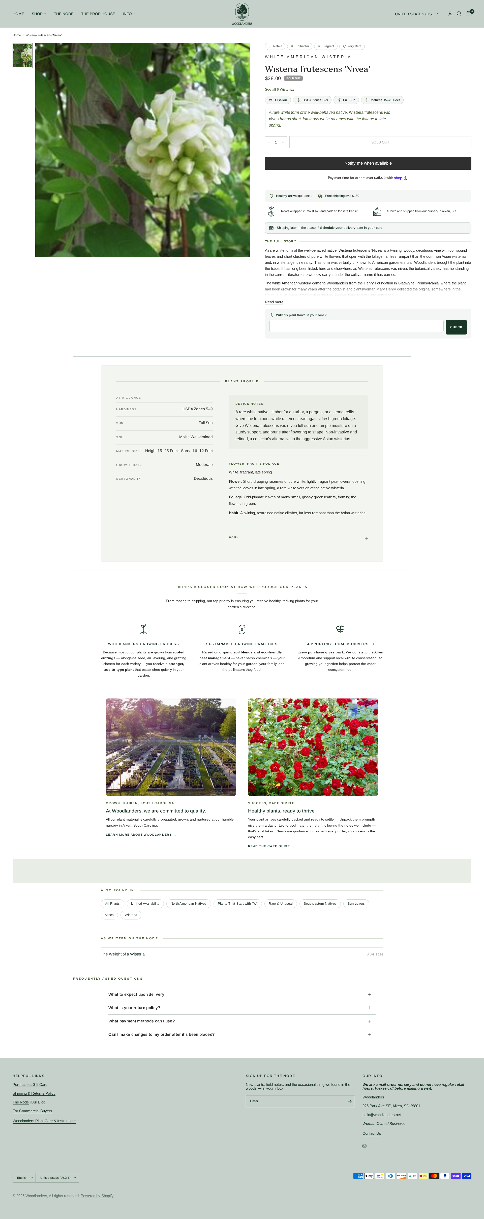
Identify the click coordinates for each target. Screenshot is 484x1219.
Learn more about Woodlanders (139, 834)
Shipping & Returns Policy (34, 1093)
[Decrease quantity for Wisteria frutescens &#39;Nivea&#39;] (269, 142)
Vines (109, 915)
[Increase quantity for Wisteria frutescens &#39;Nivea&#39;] (283, 142)
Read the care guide (269, 846)
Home (18, 14)
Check (456, 327)
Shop (37, 14)
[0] (467, 14)
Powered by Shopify (97, 1196)
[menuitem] (20, 13)
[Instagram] (368, 1146)
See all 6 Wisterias (279, 89)
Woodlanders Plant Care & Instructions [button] (44, 1121)
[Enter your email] (350, 1101)
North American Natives (189, 903)
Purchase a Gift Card (30, 1084)
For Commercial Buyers (32, 1111)
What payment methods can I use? (141, 1021)
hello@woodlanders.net (381, 1115)
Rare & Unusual (281, 903)
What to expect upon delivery (136, 994)
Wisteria (131, 915)
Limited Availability (145, 903)
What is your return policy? (134, 1008)
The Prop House (98, 14)
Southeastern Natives (320, 903)
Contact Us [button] (371, 1133)
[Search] (459, 14)
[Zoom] (239, 53)
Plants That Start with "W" (238, 903)
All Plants (112, 903)
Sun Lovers (356, 903)
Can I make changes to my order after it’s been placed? (161, 1034)
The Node (64, 14)
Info (127, 14)
